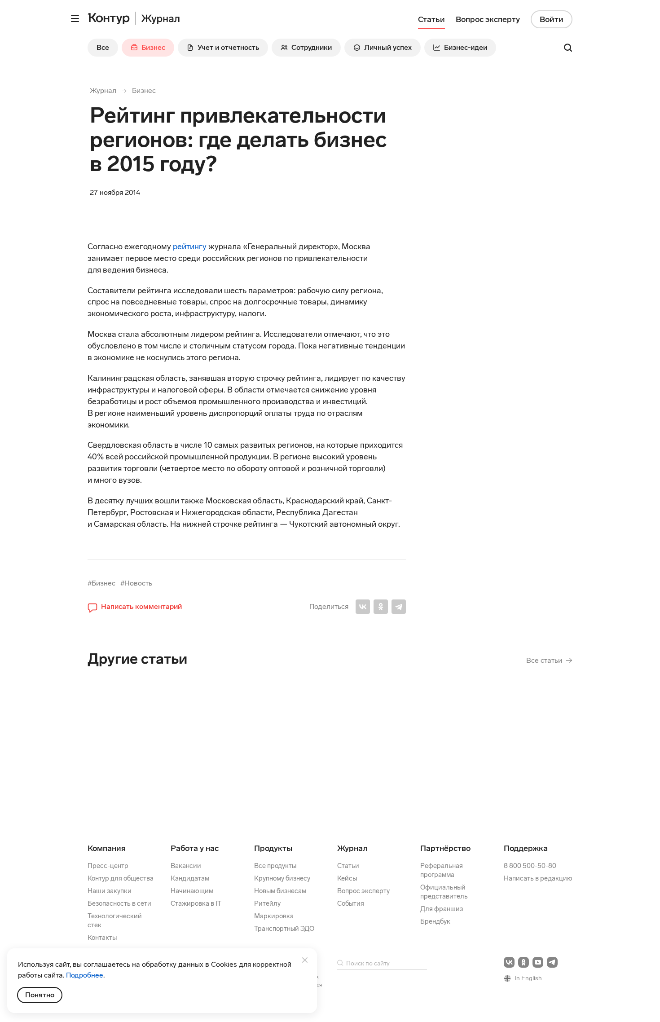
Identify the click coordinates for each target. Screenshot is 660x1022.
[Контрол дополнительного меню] (75, 18)
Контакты (102, 938)
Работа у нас (195, 848)
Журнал (103, 90)
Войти (551, 19)
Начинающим (192, 891)
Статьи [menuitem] (431, 19)
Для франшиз (441, 909)
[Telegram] (399, 606)
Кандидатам (190, 878)
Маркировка (274, 916)
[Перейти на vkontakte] (509, 962)
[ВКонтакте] (363, 606)
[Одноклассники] (381, 606)
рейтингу (190, 246)
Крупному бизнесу (282, 878)
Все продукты (275, 866)
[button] (135, 606)
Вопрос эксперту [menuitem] (488, 19)
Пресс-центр (108, 866)
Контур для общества (121, 878)
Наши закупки (110, 891)
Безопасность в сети (119, 903)
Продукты (273, 848)
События (350, 903)
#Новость (136, 583)
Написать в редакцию (538, 878)
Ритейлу (267, 903)
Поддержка (526, 848)
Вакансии (186, 866)
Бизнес (144, 90)
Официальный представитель (444, 891)
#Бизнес (101, 583)
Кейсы (347, 878)
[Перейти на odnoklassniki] (523, 962)
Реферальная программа (441, 870)
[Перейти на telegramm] (552, 962)
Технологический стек (115, 920)
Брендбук (435, 921)
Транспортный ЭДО (284, 929)
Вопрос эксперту (363, 891)
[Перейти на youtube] (537, 962)
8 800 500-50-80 (530, 866)
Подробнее (84, 975)
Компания (107, 848)
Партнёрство (445, 848)
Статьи (348, 866)
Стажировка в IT (196, 903)
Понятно (39, 995)
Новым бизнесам (280, 891)
